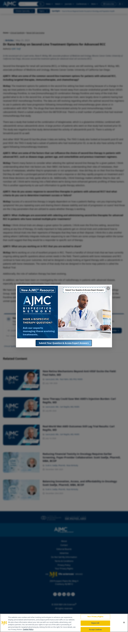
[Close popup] (108, 288)
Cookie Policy (28, 629)
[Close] (124, 622)
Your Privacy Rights (95, 617)
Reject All (95, 623)
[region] (64, 623)
